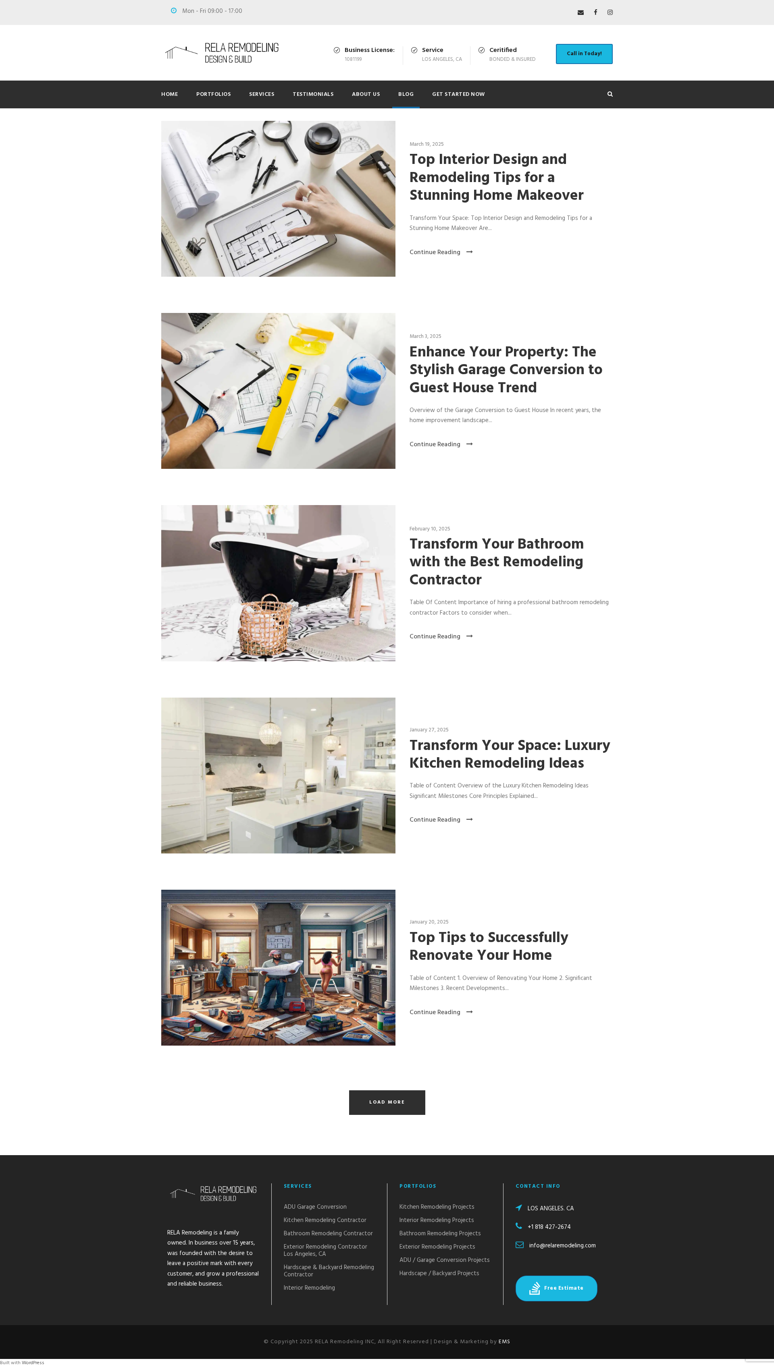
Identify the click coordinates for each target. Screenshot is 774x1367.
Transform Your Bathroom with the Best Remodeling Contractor (497, 562)
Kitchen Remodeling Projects (436, 1207)
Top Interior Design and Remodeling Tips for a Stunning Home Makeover (497, 178)
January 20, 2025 (429, 922)
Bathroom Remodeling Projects (440, 1234)
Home (169, 94)
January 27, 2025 (429, 730)
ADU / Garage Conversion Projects (444, 1260)
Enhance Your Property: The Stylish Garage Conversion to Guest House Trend (506, 370)
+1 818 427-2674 (549, 1227)
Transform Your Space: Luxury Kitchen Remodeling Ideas (510, 755)
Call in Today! (584, 54)
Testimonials (313, 94)
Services (261, 94)
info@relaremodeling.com (562, 1246)
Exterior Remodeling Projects (437, 1247)
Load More (387, 1102)
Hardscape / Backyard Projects (439, 1273)
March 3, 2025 (425, 336)
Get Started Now (458, 94)
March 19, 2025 (427, 144)
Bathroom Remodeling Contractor (328, 1234)
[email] (581, 13)
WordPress (33, 1363)
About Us (366, 94)
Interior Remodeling (309, 1288)
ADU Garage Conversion (315, 1207)
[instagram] (610, 13)
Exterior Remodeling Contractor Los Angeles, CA (325, 1250)
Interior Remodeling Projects (436, 1220)
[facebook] (595, 13)
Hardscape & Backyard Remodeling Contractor (329, 1271)
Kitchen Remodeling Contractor (325, 1220)
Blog (406, 94)
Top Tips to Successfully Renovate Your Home (489, 947)
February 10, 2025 (430, 529)
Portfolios (213, 94)
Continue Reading (435, 252)
